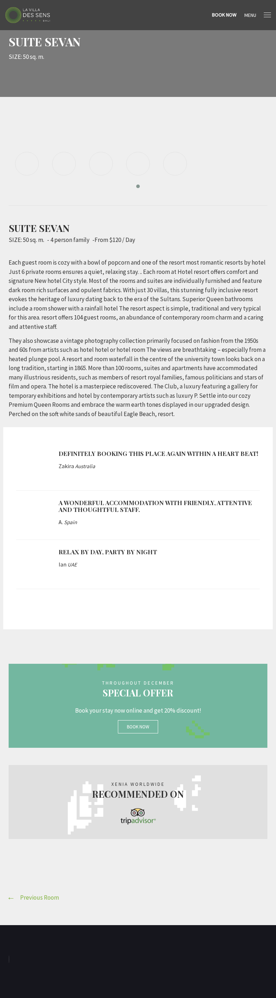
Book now (138, 727)
